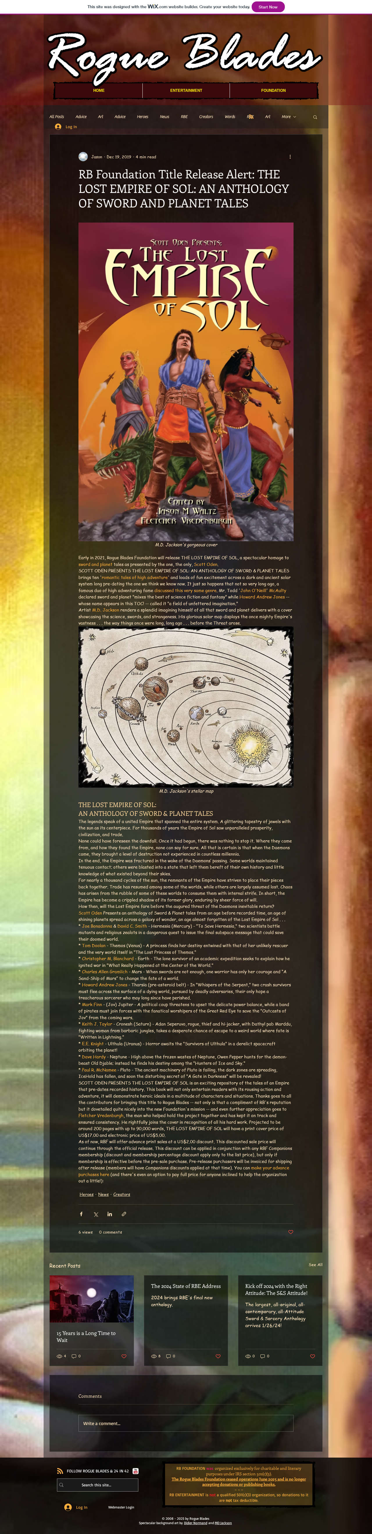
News (164, 116)
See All (316, 1264)
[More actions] (290, 156)
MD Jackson (223, 1523)
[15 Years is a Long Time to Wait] (92, 1298)
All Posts (56, 116)
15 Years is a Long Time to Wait (86, 1336)
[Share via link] (124, 1214)
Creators (206, 116)
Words (230, 116)
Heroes (142, 116)
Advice (81, 116)
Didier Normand (195, 1523)
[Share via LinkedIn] (109, 1214)
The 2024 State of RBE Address (186, 1285)
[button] (315, 116)
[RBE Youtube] (136, 1471)
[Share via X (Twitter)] (95, 1214)
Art (100, 116)
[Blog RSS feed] (251, 116)
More (286, 116)
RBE (184, 116)
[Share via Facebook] (81, 1214)
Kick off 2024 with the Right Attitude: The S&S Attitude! (276, 1289)
